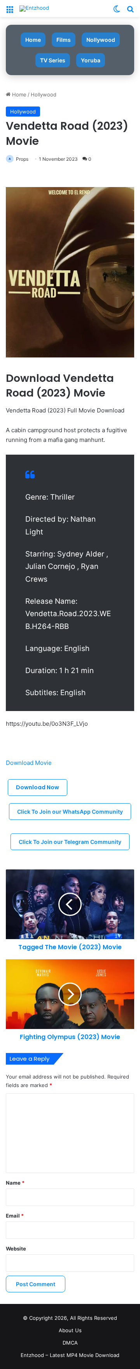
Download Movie (29, 762)
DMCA (70, 1343)
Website (16, 1248)
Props (22, 159)
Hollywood (43, 94)
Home (33, 39)
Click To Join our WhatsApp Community (70, 811)
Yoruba (90, 60)
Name (15, 1183)
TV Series (52, 60)
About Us (70, 1330)
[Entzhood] (34, 8)
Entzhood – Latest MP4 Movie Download (70, 1355)
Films (63, 39)
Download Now (37, 787)
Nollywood (100, 39)
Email (15, 1216)
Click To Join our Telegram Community (70, 841)
